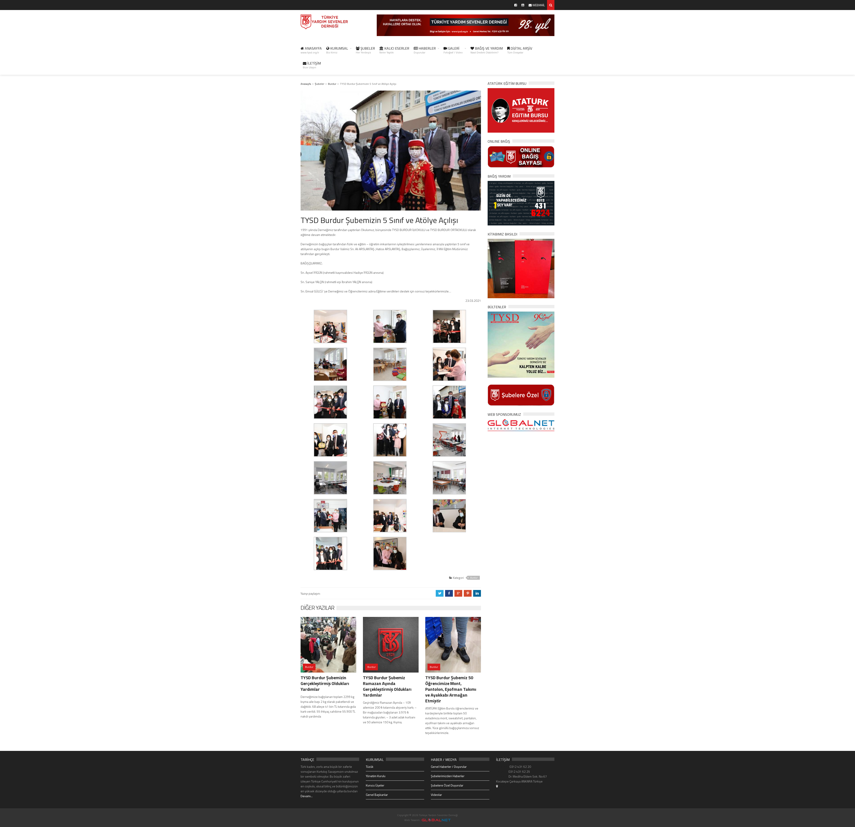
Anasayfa (306, 84)
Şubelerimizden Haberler (447, 776)
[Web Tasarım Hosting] (521, 424)
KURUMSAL (337, 50)
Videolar (436, 794)
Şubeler (319, 84)
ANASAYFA (311, 50)
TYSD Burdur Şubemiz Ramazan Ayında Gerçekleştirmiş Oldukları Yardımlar (387, 686)
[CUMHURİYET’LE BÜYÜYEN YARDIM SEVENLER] (521, 268)
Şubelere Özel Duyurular (447, 785)
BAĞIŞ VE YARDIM (486, 50)
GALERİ (453, 50)
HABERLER (425, 50)
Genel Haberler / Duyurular (449, 766)
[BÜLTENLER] (521, 344)
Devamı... (307, 796)
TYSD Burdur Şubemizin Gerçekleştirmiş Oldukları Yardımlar (325, 683)
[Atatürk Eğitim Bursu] (521, 110)
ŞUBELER (365, 50)
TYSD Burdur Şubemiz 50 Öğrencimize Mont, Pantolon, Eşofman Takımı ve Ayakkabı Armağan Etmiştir (450, 689)
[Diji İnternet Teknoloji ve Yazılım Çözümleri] (436, 820)
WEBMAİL (538, 5)
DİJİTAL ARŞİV (519, 50)
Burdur (332, 84)
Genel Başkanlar (377, 794)
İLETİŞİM (312, 65)
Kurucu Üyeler (375, 785)
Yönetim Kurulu (375, 776)
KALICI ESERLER (394, 50)
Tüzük (369, 766)
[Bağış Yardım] (521, 202)
